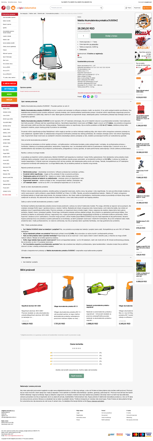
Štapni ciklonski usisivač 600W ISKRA (142, 91)
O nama (129, 413)
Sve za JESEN (6, 67)
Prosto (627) (6, 188)
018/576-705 (80, 2)
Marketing (4, 2)
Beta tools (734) (7, 167)
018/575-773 (66, 2)
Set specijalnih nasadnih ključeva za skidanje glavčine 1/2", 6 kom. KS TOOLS (142, 118)
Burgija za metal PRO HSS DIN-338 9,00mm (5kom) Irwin (143, 248)
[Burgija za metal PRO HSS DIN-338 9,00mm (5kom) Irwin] (141, 240)
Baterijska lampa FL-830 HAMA (142, 221)
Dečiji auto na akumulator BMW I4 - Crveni (142, 196)
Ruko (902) (6, 150)
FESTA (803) (6, 163)
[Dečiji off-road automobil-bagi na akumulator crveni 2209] (141, 137)
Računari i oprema (7, 53)
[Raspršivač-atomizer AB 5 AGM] (36, 288)
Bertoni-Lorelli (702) (8, 177)
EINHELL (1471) (6, 132)
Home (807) (6, 160)
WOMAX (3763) (7, 112)
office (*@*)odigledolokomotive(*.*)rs (14, 435)
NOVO (9, 94)
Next (78, 43)
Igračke (5, 27)
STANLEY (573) (7, 191)
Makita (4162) (6, 108)
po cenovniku (94, 44)
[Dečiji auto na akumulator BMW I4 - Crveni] (141, 189)
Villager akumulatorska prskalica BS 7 (130, 306)
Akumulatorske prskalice (52, 13)
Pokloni (5, 50)
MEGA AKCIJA (9, 83)
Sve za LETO (6, 70)
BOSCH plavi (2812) (8, 119)
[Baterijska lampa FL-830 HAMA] (141, 215)
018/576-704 (73, 2)
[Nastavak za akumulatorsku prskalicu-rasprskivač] (100, 288)
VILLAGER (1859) (7, 122)
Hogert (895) (6, 153)
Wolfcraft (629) (6, 184)
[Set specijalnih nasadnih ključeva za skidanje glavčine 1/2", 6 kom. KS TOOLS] (141, 109)
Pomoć (20, 2)
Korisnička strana (12, 2)
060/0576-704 (88, 2)
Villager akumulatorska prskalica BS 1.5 (66, 306)
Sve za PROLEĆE (7, 74)
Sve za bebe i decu (7, 63)
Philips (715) (6, 170)
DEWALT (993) (6, 143)
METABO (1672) (7, 126)
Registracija (79, 415)
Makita (79, 17)
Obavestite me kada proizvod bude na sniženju (89, 93)
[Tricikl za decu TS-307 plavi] (141, 164)
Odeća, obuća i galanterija (9, 46)
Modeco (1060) (7, 136)
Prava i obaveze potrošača (95, 401)
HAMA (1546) (6, 129)
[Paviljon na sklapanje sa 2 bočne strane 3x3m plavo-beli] (141, 267)
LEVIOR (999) (6, 139)
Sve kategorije (24, 13)
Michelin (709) (6, 174)
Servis (80, 57)
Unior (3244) (6, 115)
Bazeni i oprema (7, 24)
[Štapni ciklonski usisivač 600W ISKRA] (141, 84)
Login (78, 413)
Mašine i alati (6, 39)
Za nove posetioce (107, 413)
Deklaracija (83, 49)
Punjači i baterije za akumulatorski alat (30, 91)
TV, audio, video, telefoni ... (9, 77)
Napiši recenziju (76, 376)
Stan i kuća (5, 60)
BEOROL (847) (6, 157)
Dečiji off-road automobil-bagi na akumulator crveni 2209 (143, 145)
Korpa (78, 419)
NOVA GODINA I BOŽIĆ (9, 43)
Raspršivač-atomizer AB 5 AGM (31, 306)
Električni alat (41, 13)
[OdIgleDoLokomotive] (19, 8)
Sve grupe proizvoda (132, 419)
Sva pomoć (105, 415)
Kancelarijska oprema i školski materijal (8, 31)
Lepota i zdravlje (7, 36)
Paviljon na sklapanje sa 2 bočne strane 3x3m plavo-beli (143, 274)
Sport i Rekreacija (7, 57)
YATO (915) (6, 146)
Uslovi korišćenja (106, 417)
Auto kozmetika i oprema (9, 17)
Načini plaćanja (106, 419)
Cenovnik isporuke (132, 415)
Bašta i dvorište (7, 21)
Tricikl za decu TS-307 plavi (142, 171)
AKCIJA (9, 100)
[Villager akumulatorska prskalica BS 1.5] (68, 289)
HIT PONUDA (9, 89)
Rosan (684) (6, 181)
